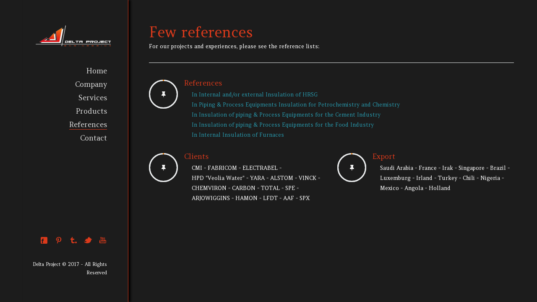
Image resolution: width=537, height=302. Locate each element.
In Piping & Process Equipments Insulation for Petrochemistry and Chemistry (296, 104)
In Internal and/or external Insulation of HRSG (255, 94)
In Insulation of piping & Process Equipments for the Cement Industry (286, 114)
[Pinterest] (59, 240)
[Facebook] (44, 240)
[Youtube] (103, 240)
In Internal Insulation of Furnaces (238, 134)
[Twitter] (88, 240)
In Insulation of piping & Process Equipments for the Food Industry (283, 124)
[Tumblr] (73, 240)
